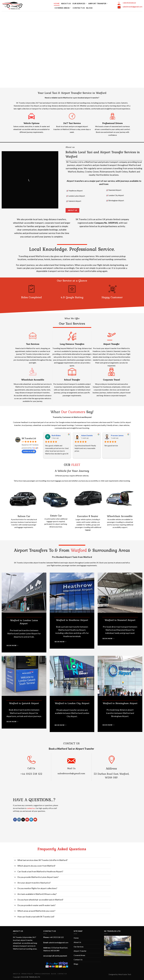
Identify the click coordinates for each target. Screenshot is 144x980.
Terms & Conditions (42, 973)
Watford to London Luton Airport (24, 622)
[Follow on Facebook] (15, 819)
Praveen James (117, 435)
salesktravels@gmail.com (132, 7)
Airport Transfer (97, 3)
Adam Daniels (87, 435)
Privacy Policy (27, 973)
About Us (66, 3)
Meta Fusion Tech (124, 974)
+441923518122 (129, 3)
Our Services (78, 3)
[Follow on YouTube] (35, 819)
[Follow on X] (23, 819)
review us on (28, 451)
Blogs (89, 8)
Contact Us (79, 8)
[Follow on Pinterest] (27, 819)
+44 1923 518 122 (31, 774)
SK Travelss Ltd (29, 438)
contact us (31, 808)
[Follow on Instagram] (19, 819)
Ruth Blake (56, 435)
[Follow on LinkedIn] (31, 819)
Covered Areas (62, 8)
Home (57, 3)
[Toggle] (15, 860)
